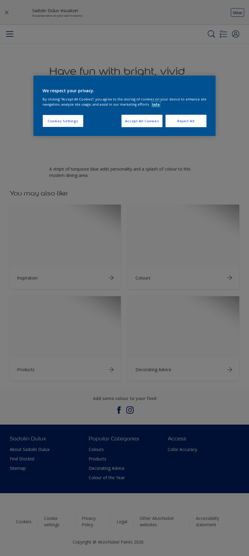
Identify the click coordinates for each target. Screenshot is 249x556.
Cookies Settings (63, 121)
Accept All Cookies (142, 121)
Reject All (186, 121)
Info (156, 104)
